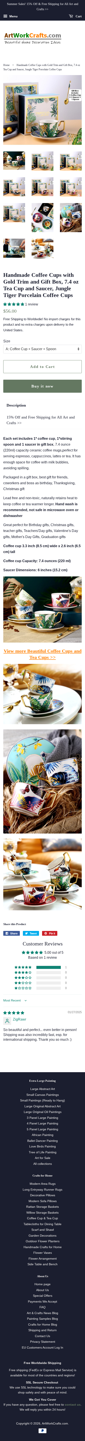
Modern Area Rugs (43, 1183)
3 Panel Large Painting (42, 1117)
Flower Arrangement (43, 1258)
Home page (42, 1284)
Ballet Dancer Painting (42, 1140)
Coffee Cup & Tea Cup (42, 1218)
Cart (78, 16)
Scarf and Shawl (42, 1229)
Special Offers (42, 1295)
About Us (42, 1290)
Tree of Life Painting (42, 1152)
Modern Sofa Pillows (43, 1201)
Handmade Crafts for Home (43, 1247)
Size (6, 341)
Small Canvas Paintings (42, 1094)
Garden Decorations (42, 1235)
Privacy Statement (42, 1341)
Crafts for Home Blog (42, 1324)
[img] (13, 1013)
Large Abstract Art (42, 1089)
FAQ (42, 1307)
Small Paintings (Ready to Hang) (42, 1100)
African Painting (42, 1135)
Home (6, 65)
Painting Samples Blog (42, 1318)
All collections (42, 1163)
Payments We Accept (42, 1301)
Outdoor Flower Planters (43, 1241)
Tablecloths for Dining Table (42, 1224)
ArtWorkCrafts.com (55, 1423)
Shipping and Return (42, 1330)
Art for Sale (42, 1158)
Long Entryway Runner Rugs (42, 1189)
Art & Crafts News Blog (42, 1313)
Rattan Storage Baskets (42, 1206)
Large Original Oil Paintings (42, 1112)
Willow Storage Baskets (42, 1212)
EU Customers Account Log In (42, 1347)
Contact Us (42, 1336)
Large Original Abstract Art (42, 1106)
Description (16, 405)
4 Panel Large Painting (42, 1123)
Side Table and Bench (42, 1264)
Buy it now (42, 386)
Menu (13, 16)
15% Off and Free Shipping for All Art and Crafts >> (41, 420)
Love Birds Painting (42, 1146)
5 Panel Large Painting (42, 1129)
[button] (14, 304)
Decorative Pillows (42, 1195)
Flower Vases (42, 1252)
